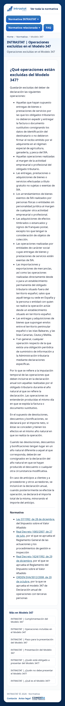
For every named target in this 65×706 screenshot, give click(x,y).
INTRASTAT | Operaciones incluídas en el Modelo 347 (31, 630)
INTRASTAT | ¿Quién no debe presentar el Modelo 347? (32, 672)
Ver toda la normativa (44, 9)
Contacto (12, 698)
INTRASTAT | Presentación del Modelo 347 (31, 651)
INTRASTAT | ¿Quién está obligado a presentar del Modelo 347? (30, 661)
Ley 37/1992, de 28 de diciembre (35, 519)
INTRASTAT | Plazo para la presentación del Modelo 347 (32, 641)
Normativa (22, 36)
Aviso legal (25, 698)
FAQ (48, 27)
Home (10, 36)
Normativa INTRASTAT (22, 19)
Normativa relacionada (23, 27)
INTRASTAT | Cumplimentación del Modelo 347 (29, 620)
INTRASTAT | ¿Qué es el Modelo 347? (30, 680)
